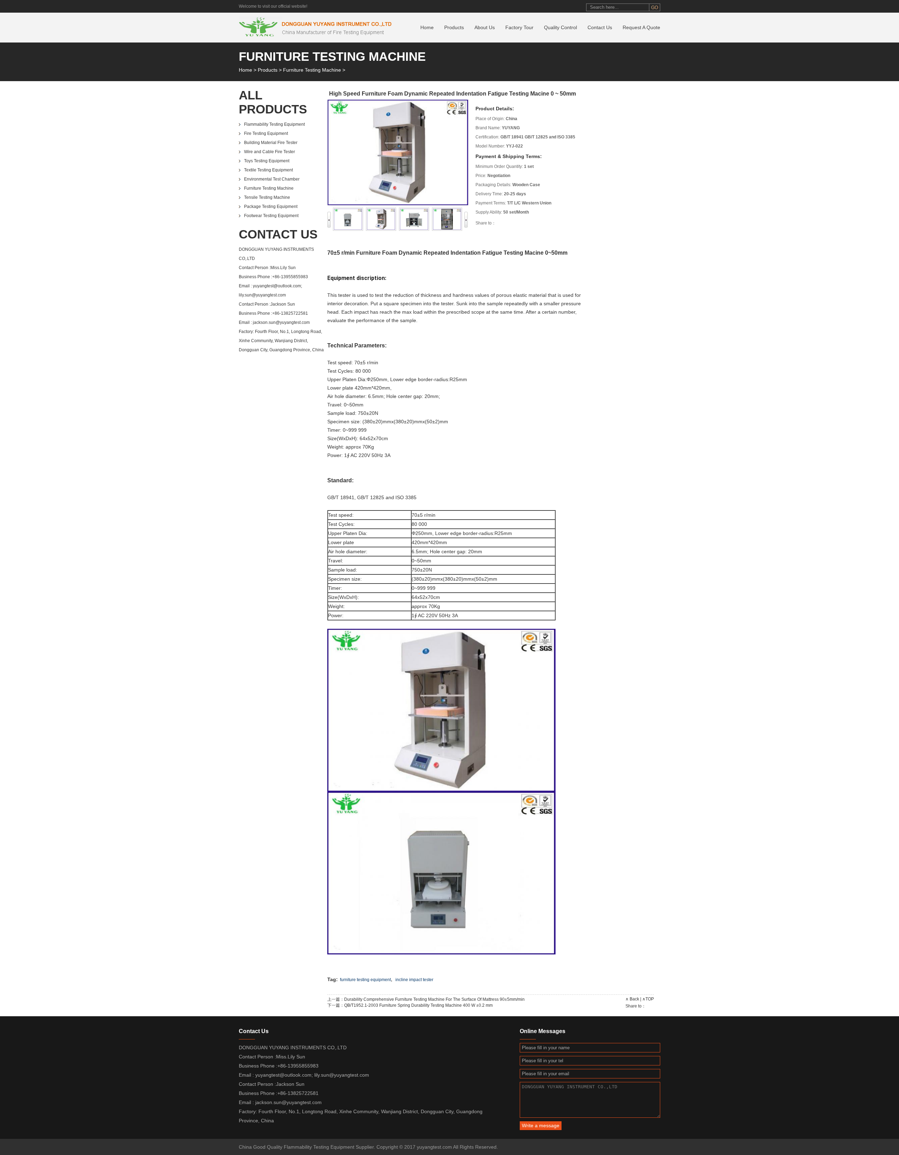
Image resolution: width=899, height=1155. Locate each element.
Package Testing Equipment (270, 206)
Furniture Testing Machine (312, 70)
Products (454, 27)
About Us (484, 27)
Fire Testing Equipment (266, 133)
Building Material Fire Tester (270, 142)
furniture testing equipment (365, 979)
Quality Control (560, 27)
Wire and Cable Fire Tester (269, 151)
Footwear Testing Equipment (271, 215)
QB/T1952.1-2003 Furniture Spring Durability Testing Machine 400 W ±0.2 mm (418, 1005)
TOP (649, 999)
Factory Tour (519, 27)
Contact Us (600, 27)
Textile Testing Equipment (268, 170)
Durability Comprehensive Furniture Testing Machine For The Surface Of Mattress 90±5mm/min (434, 999)
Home (427, 27)
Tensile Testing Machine (267, 197)
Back (634, 999)
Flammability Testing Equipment (274, 124)
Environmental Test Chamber (272, 179)
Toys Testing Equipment (266, 160)
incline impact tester (414, 979)
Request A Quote (641, 27)
